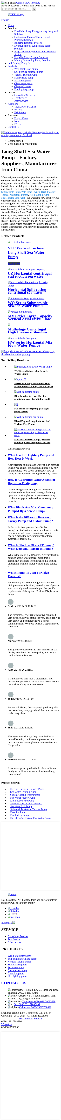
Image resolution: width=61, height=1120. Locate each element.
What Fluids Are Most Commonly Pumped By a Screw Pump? (30, 509)
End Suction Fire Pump (22, 800)
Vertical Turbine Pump (25, 74)
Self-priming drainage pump (28, 71)
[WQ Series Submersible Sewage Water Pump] (26, 298)
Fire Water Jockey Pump (22, 797)
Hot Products (26, 1018)
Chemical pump (22, 86)
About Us (13, 103)
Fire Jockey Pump (19, 815)
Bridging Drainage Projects (28, 42)
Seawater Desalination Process (26, 803)
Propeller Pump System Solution (31, 57)
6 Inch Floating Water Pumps (25, 794)
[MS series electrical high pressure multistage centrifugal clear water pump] (33, 435)
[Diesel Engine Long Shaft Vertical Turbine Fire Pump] (28, 417)
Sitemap (38, 1018)
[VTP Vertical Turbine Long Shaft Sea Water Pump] (20, 242)
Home (11, 25)
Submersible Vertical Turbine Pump (28, 809)
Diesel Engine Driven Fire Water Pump (30, 818)
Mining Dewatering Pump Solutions (32, 60)
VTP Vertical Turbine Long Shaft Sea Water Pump (26, 252)
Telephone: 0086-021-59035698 (38, 1001)
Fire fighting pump (24, 89)
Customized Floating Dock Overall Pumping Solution (32, 38)
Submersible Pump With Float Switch (20, 192)
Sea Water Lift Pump (21, 806)
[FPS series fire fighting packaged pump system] (16, 404)
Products (12, 66)
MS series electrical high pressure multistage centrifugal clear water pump (32, 442)
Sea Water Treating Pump (23, 792)
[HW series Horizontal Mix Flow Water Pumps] (22, 338)
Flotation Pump (18, 812)
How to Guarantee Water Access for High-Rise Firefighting (31, 481)
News (17, 121)
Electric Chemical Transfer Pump (27, 789)
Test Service (20, 98)
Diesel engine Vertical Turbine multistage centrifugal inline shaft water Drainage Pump (32, 399)
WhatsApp (6, 1024)
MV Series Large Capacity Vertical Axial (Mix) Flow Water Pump (30, 319)
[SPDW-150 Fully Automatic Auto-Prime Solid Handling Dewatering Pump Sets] (20, 379)
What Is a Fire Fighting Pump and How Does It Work (31, 456)
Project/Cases (21, 118)
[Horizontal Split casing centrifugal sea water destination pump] (30, 285)
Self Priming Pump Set (19, 63)
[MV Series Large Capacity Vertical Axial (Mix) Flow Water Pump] (20, 311)
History (18, 109)
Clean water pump (23, 83)
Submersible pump (24, 77)
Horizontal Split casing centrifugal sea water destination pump (27, 292)
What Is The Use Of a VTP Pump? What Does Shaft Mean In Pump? (31, 546)
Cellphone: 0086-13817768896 (35, 1007)
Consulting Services (24, 95)
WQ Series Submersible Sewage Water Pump (28, 304)
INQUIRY (6, 922)
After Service (21, 100)
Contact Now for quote (28, 2)
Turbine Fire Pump (16, 197)
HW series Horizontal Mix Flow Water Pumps (30, 343)
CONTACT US (13, 983)
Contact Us (13, 127)
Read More (14, 263)
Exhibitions (20, 112)
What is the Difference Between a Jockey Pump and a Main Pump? (30, 519)
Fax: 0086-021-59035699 (27, 1004)
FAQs (17, 124)
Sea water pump (22, 80)
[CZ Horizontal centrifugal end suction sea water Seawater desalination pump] (26, 269)
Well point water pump (26, 69)
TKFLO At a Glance (25, 106)
